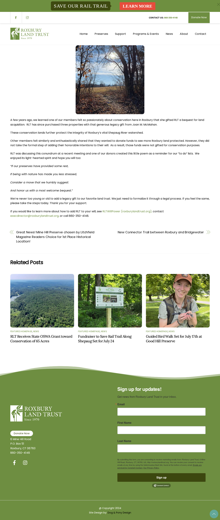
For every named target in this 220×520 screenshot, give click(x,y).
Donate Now (199, 17)
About (184, 34)
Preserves (101, 34)
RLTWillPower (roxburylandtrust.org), (127, 211)
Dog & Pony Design (119, 512)
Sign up (161, 477)
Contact (200, 34)
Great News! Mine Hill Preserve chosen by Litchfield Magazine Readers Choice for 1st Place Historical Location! (55, 236)
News (169, 34)
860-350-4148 (171, 17)
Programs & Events (146, 34)
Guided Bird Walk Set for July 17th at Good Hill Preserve (174, 338)
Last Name (124, 441)
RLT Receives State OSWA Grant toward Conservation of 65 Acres (41, 338)
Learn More (137, 6)
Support (120, 34)
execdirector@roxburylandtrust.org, (34, 216)
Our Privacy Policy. (151, 467)
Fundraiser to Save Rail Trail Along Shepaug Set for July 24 (104, 338)
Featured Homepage (21, 331)
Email (121, 404)
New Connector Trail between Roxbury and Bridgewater (161, 232)
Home (84, 34)
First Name (124, 422)
